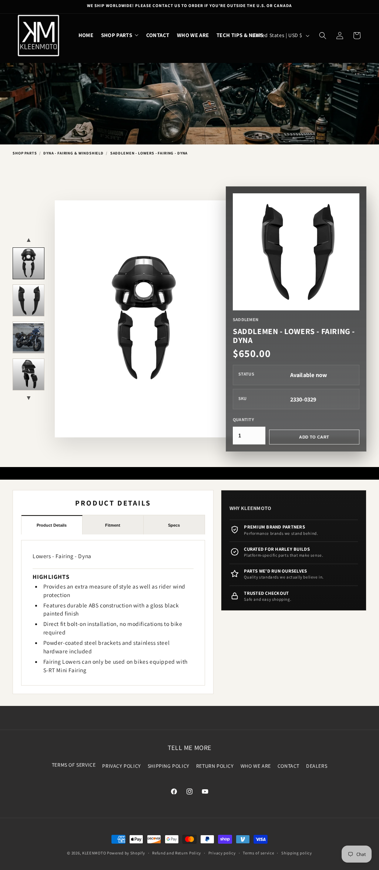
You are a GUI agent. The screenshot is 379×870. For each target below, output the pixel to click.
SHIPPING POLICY (169, 766)
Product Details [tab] (52, 525)
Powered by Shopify (126, 853)
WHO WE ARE (256, 766)
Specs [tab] (174, 525)
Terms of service (258, 853)
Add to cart (314, 437)
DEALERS (316, 766)
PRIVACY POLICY (121, 766)
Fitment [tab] (112, 525)
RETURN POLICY (215, 766)
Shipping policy (296, 853)
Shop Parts (25, 153)
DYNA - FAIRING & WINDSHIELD (73, 153)
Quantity (243, 420)
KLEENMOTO (94, 853)
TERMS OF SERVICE (74, 764)
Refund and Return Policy (176, 853)
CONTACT (288, 766)
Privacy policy (222, 853)
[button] (120, 35)
